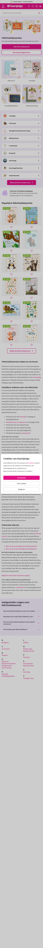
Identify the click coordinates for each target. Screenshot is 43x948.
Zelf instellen (21, 483)
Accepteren (21, 478)
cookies (31, 463)
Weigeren (21, 489)
